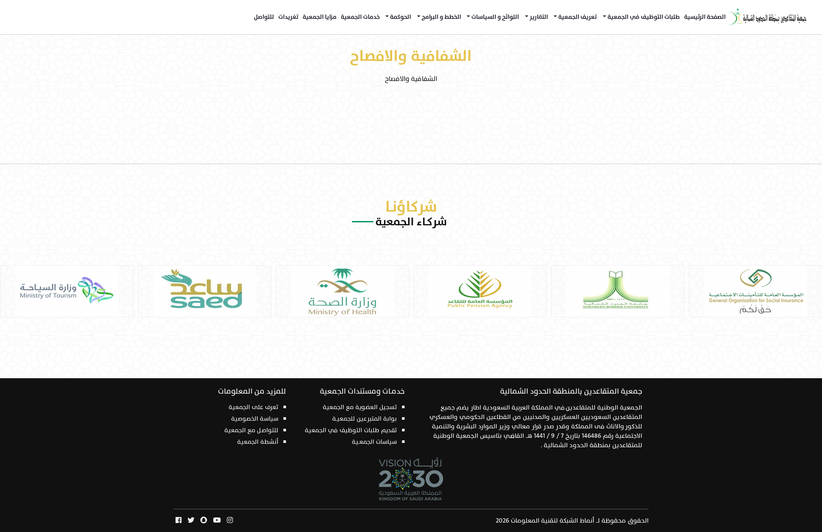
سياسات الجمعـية (374, 441)
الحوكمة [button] (400, 17)
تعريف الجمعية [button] (577, 17)
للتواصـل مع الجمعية (251, 430)
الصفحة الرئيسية (705, 17)
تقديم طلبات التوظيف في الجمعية (351, 430)
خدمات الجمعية (360, 17)
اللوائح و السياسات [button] (494, 17)
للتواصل (264, 17)
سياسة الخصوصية (254, 418)
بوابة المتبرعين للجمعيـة (364, 418)
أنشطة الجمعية (257, 441)
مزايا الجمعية (320, 17)
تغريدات (288, 17)
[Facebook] (179, 520)
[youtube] (217, 520)
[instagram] (230, 520)
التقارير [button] (538, 17)
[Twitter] (191, 520)
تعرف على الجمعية (253, 407)
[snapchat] (203, 520)
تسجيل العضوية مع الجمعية (360, 407)
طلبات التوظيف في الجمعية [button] (643, 17)
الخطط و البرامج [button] (440, 17)
